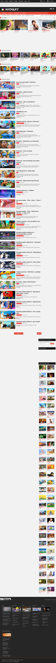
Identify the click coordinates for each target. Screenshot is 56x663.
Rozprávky (21, 1)
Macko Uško (41, 530)
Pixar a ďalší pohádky (42, 377)
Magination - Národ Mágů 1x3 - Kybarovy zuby (45, 73)
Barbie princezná (42, 400)
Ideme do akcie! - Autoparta (35, 617)
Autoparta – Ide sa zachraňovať (35, 620)
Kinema (6, 1)
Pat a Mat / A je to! (33, 59)
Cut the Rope (49, 568)
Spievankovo (49, 446)
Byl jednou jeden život (19, 203)
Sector (2, 1)
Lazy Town (49, 515)
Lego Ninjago (41, 423)
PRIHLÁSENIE (51, 1)
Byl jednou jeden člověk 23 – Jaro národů (28, 321)
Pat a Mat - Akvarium (34, 58)
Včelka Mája (49, 484)
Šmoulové (17, 152)
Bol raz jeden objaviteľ (19, 245)
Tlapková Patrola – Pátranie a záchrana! (36, 625)
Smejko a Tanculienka (49, 462)
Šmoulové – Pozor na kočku (24, 151)
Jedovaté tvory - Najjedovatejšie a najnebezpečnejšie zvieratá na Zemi (6, 644)
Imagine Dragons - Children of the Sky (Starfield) (45, 619)
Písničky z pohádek (42, 392)
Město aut (49, 499)
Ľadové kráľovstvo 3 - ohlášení (25, 190)
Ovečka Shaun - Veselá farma (49, 401)
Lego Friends (41, 415)
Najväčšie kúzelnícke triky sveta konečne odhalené (6, 656)
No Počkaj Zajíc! (43, 60)
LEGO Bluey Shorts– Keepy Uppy (25, 171)
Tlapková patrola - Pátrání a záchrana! (27, 121)
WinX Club (40, 568)
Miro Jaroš (48, 522)
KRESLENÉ (4, 13)
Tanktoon (48, 408)
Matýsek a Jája (41, 499)
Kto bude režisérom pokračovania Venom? (6, 616)
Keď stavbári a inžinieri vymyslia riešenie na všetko (26, 618)
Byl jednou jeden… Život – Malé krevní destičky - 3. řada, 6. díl (27, 212)
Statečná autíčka (42, 461)
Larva (48, 469)
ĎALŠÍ (38, 333)
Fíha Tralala (49, 377)
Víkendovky (24, 626)
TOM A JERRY (13, 15)
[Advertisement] (28, 40)
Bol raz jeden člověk (19, 303)
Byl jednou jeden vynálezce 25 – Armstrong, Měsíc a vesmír (25, 233)
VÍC (19, 333)
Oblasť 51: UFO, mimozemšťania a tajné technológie (6, 648)
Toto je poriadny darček (26, 615)
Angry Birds (49, 392)
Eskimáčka (40, 522)
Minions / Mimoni (42, 431)
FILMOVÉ (10, 13)
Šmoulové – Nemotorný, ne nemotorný (27, 141)
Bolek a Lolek (49, 438)
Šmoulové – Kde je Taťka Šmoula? (26, 282)
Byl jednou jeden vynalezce (19, 235)
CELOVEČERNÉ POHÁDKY (29, 15)
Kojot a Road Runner (50, 492)
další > (54, 17)
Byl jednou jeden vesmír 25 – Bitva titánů (28, 262)
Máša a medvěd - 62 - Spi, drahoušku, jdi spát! (14, 59)
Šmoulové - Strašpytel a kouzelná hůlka (24, 73)
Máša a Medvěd (3, 30)
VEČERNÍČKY (19, 15)
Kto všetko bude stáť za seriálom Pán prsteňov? (6, 613)
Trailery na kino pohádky (19, 192)
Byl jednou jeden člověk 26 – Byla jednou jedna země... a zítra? (28, 292)
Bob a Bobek (49, 553)
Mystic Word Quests (16, 618)
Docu (29, 1)
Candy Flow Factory (16, 622)
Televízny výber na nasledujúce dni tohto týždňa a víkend (6, 623)
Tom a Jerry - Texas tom (24, 58)
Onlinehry (11, 1)
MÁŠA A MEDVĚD (7, 15)
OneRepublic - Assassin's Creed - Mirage (46, 615)
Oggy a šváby (41, 553)
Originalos (17, 113)
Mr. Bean (40, 492)
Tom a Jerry (16, 30)
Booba (48, 545)
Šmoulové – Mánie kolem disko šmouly (27, 180)
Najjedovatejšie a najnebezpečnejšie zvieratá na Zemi (6, 652)
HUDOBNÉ (16, 13)
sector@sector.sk (16, 661)
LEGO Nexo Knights (42, 576)
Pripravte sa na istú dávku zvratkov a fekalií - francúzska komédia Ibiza (7, 620)
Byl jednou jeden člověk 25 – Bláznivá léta (28, 302)
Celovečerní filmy (46, 30)
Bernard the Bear (42, 591)
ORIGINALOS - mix (21, 111)
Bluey (17, 172)
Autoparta (17, 93)
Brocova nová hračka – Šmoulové (25, 82)
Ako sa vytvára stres (26, 621)
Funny (25, 1)
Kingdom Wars (15, 620)
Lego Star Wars (41, 545)
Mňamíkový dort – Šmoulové (24, 131)
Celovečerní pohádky (32, 30)
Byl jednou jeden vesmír (19, 255)
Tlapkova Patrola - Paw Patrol (20, 123)
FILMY (23, 15)
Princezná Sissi (41, 469)
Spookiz (40, 484)
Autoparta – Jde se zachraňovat (25, 102)
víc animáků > (53, 50)
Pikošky (15, 1)
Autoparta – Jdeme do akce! (24, 92)
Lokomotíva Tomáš (42, 515)
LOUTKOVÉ (23, 13)
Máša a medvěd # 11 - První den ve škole (4, 59)
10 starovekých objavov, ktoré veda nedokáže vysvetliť (6, 639)
